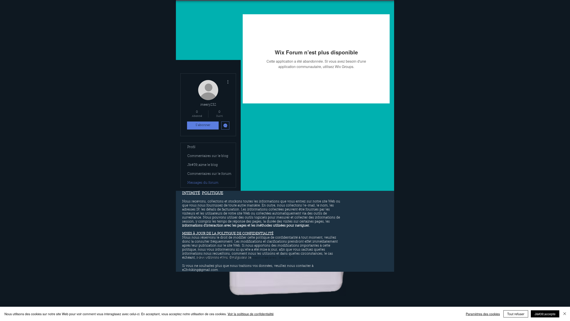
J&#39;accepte (545, 314)
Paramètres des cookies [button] (483, 314)
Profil (191, 147)
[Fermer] (564, 313)
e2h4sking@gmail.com (200, 270)
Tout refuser (515, 314)
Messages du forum (202, 183)
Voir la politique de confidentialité (251, 314)
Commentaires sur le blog (207, 156)
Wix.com (286, 257)
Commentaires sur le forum (209, 174)
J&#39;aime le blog (202, 165)
